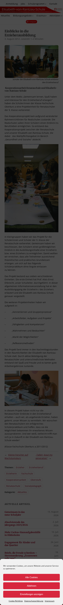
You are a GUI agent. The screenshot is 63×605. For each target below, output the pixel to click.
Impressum (49, 601)
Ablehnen (31, 585)
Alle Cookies (31, 577)
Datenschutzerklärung (33, 601)
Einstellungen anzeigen (31, 594)
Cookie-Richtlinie (16, 601)
